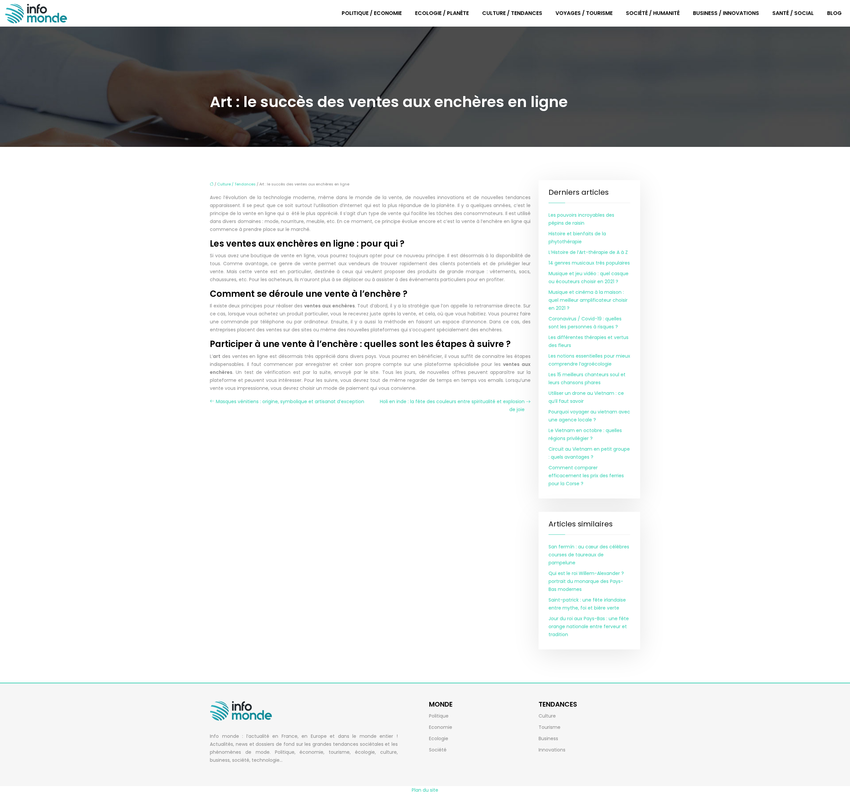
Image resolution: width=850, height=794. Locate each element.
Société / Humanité (653, 13)
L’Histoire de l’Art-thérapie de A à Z (588, 252)
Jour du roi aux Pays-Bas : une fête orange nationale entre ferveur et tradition (589, 626)
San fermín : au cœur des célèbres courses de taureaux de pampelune (589, 554)
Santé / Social (793, 13)
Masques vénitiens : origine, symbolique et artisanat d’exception (290, 401)
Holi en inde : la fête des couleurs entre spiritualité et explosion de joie (452, 405)
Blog (834, 13)
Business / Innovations (726, 13)
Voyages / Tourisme (584, 13)
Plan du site (425, 790)
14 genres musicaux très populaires (589, 263)
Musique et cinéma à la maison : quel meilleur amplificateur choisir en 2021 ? (588, 300)
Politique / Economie (372, 13)
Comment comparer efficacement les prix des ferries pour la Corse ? (586, 475)
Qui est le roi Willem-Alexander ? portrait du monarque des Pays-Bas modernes (586, 581)
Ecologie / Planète (442, 13)
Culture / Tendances (512, 13)
